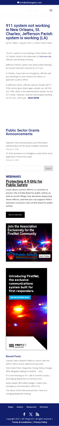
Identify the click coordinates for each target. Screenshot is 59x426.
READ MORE (33, 98)
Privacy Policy (40, 422)
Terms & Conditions (22, 422)
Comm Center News (43, 43)
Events (20, 407)
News (10, 407)
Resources (31, 407)
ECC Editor (13, 43)
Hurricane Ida (45, 56)
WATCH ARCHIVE (15, 214)
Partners (44, 407)
